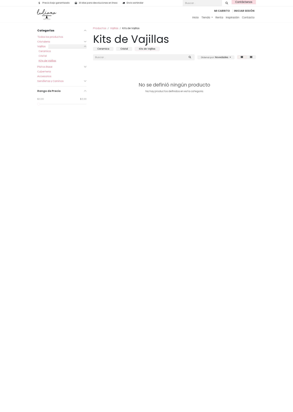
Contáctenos (243, 2)
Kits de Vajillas (47, 60)
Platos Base (44, 66)
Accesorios (44, 76)
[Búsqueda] (227, 3)
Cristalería (43, 41)
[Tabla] (242, 57)
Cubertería (44, 71)
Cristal (43, 56)
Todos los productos (50, 37)
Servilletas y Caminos (50, 81)
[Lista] (251, 57)
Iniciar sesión (244, 11)
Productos (99, 28)
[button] (216, 57)
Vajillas (41, 46)
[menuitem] (195, 17)
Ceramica (45, 51)
